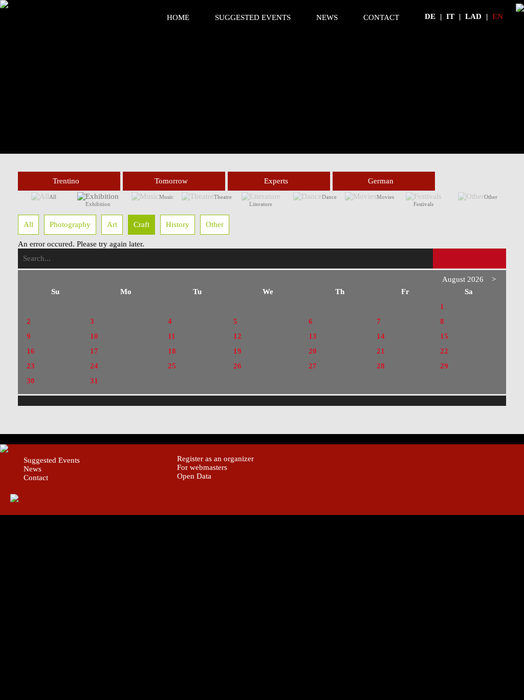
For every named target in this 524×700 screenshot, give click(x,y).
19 (237, 351)
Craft (141, 224)
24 (94, 366)
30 (31, 381)
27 (313, 366)
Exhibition (98, 204)
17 (94, 351)
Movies (385, 197)
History (177, 224)
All (52, 197)
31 (94, 381)
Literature (260, 204)
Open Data (194, 476)
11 (172, 336)
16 (31, 351)
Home (178, 17)
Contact (381, 17)
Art (112, 224)
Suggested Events (253, 17)
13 (313, 336)
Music (166, 197)
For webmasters (202, 467)
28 (381, 366)
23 (31, 366)
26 (237, 366)
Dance (329, 197)
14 (381, 336)
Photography (70, 224)
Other (490, 197)
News (327, 17)
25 (172, 366)
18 (172, 351)
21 (381, 351)
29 (444, 366)
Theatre (223, 197)
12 (237, 336)
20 (313, 351)
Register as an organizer (215, 459)
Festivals (423, 204)
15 (444, 336)
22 (444, 351)
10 (94, 336)
